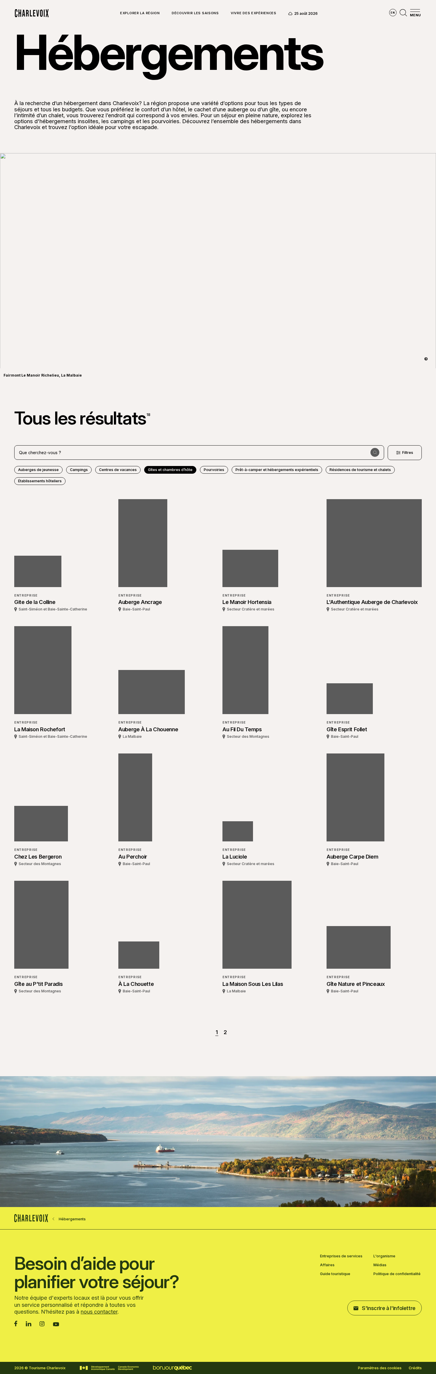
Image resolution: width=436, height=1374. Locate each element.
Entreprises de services (341, 1256)
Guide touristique (335, 1274)
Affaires (327, 1265)
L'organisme (384, 1256)
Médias (379, 1265)
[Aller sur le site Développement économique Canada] (109, 1368)
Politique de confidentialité (397, 1274)
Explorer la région (140, 13)
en (393, 12)
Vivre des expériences (253, 13)
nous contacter (99, 1311)
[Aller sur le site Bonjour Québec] (172, 1367)
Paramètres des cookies (380, 1368)
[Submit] (374, 452)
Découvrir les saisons (195, 13)
